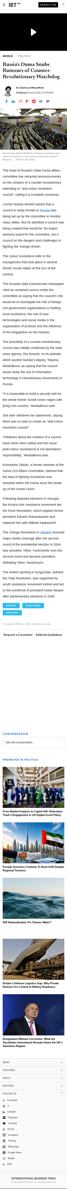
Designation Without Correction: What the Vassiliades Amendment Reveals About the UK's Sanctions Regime (33, 1042)
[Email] (41, 101)
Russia (45, 210)
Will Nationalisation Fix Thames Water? (27, 922)
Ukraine (45, 532)
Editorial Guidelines (49, 634)
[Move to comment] (47, 101)
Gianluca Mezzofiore (32, 87)
